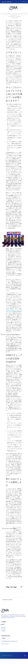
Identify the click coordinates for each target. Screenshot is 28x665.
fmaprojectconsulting (15, 16)
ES (25, 1)
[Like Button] (20, 587)
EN (23, 1)
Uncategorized (14, 17)
